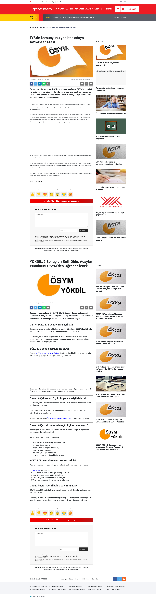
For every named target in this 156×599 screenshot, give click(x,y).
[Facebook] (31, 84)
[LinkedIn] (40, 84)
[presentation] (36, 18)
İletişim (77, 579)
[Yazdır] (48, 84)
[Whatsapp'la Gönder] (44, 84)
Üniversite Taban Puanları (77, 589)
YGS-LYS (42, 27)
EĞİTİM (109, 9)
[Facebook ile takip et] (115, 579)
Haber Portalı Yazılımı (39, 596)
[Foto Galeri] (125, 2)
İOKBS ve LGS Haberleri (39, 586)
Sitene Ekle (60, 2)
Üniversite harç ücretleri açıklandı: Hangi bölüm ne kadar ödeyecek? (74, 17)
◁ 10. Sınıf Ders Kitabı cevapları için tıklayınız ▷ (61, 201)
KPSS (103, 9)
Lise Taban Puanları (94, 589)
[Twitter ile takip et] (119, 579)
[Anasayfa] (31, 2)
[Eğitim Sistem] (41, 9)
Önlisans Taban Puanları (58, 589)
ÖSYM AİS (36, 470)
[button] (82, 84)
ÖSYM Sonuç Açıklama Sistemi (47, 353)
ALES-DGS (69, 9)
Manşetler (36, 2)
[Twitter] (35, 84)
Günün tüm (120, 17)
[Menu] (118, 9)
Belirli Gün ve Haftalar (95, 586)
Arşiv (53, 2)
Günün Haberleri (45, 2)
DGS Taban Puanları (113, 589)
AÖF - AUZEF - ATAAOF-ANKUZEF (87, 9)
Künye (71, 579)
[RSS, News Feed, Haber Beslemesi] (124, 579)
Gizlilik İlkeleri (85, 579)
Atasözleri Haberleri (75, 586)
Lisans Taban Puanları (38, 589)
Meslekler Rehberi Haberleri (116, 586)
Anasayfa (35, 27)
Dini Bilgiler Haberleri (57, 586)
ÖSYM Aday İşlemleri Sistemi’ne (59, 418)
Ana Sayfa (60, 9)
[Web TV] (121, 2)
